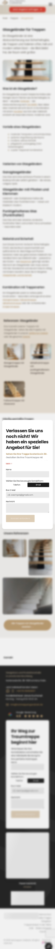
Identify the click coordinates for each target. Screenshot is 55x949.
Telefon (16, 484)
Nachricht (10, 501)
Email (38, 484)
